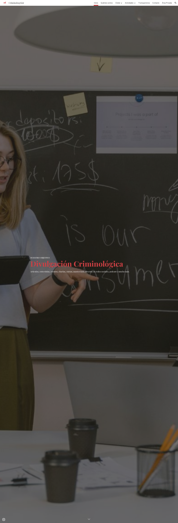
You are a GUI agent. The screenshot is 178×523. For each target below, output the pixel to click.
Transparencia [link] (144, 3)
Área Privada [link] (167, 3)
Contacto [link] (155, 3)
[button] (175, 2)
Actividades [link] (129, 3)
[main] (89, 264)
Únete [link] (117, 3)
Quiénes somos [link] (107, 3)
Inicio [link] (96, 3)
